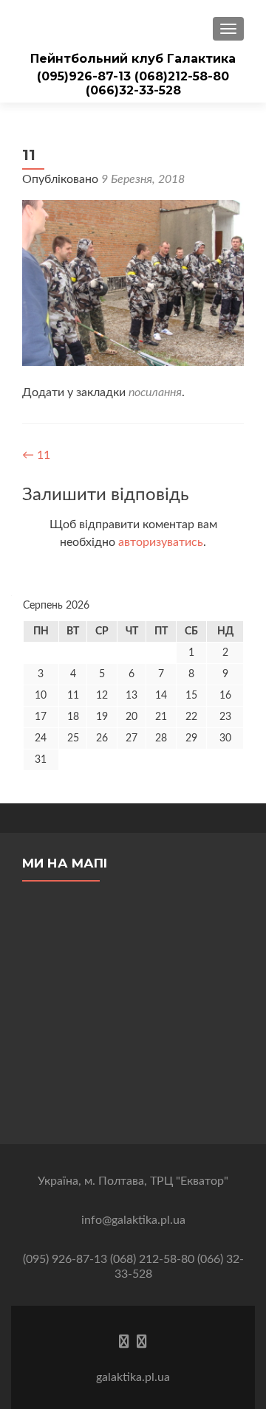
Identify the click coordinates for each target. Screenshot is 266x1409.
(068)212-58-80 (181, 76)
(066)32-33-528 (133, 90)
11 (36, 455)
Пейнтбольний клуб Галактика (133, 59)
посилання (155, 392)
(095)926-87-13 (85, 76)
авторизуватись (160, 542)
